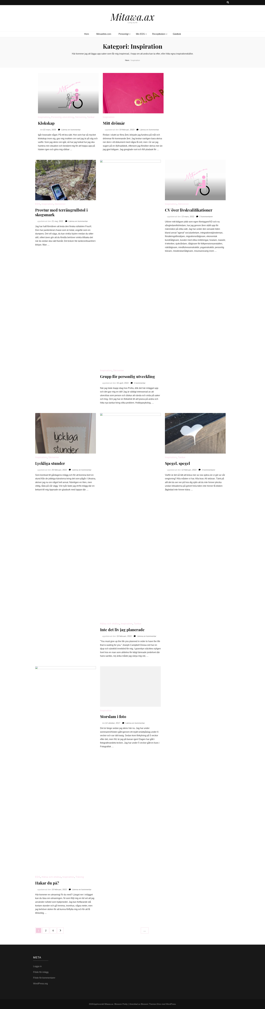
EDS (37, 204)
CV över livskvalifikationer (188, 210)
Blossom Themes (148, 1004)
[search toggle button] (228, 2)
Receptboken (158, 34)
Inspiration (44, 117)
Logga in (37, 966)
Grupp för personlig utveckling (127, 376)
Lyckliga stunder (50, 463)
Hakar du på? (47, 882)
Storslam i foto (113, 716)
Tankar (91, 117)
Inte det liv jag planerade (122, 629)
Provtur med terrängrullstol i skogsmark (61, 212)
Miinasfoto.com (103, 34)
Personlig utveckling (62, 117)
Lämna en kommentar (71, 130)
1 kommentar (139, 383)
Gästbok (177, 34)
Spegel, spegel (177, 463)
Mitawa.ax (132, 16)
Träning (79, 877)
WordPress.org (40, 983)
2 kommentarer (206, 216)
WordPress (171, 1004)
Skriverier (80, 117)
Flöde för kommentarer (44, 978)
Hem (86, 34)
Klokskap (46, 123)
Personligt (123, 34)
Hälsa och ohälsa (109, 623)
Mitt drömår (114, 123)
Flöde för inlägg (40, 972)
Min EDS (140, 34)
